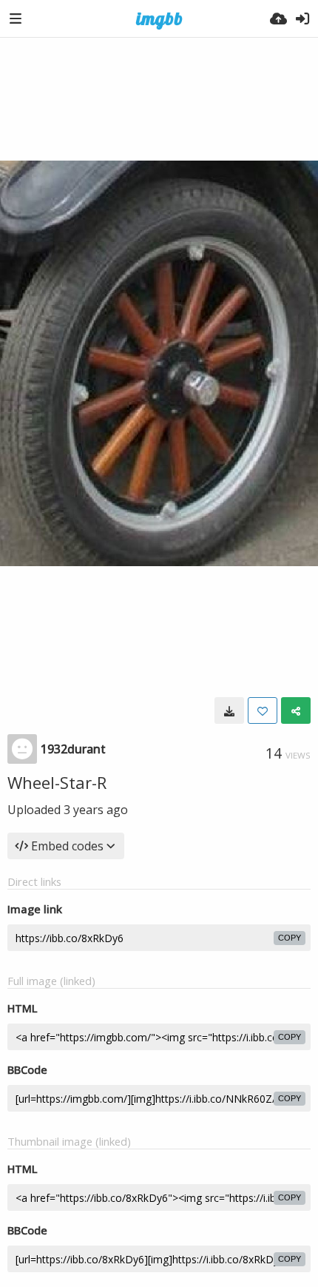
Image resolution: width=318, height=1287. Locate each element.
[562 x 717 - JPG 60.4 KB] (229, 710)
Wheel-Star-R (56, 782)
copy (289, 937)
